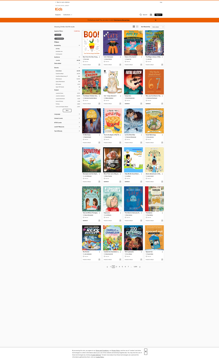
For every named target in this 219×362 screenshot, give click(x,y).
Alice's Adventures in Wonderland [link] (153, 174)
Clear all (77, 31)
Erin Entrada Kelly (130, 98)
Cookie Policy (100, 357)
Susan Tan (128, 59)
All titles (58, 48)
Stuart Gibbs (150, 254)
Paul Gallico (150, 215)
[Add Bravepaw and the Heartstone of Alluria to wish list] (99, 182)
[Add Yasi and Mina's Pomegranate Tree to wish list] (99, 221)
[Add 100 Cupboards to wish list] (141, 260)
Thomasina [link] (149, 213)
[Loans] (151, 15)
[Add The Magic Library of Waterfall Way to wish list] (162, 65)
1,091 (135, 267)
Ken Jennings (150, 137)
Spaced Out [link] (149, 252)
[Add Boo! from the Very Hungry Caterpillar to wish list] (99, 65)
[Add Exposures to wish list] (120, 221)
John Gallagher (88, 254)
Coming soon (59, 54)
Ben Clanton (129, 215)
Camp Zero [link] (128, 96)
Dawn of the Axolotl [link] (130, 57)
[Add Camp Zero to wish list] (141, 104)
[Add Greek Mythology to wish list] (162, 143)
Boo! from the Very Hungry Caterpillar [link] (91, 57)
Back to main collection (63, 2)
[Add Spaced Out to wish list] (162, 260)
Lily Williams (108, 215)
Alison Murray (108, 59)
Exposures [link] (107, 213)
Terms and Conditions (102, 350)
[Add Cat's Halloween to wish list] (120, 65)
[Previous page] (107, 267)
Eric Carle (86, 59)
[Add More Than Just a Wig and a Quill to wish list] (120, 182)
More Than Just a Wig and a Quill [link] (112, 174)
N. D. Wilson (129, 254)
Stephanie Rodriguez (152, 98)
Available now (59, 51)
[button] (143, 15)
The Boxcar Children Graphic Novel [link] (91, 96)
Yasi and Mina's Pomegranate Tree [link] (91, 213)
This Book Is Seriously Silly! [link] (132, 213)
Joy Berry (128, 176)
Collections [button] (67, 15)
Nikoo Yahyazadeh (88, 215)
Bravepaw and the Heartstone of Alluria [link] (91, 174)
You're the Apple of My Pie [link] (111, 135)
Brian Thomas (108, 176)
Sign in (158, 15)
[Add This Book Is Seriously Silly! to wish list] (141, 221)
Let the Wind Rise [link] (130, 135)
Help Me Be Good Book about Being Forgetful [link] (132, 174)
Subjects (58, 15)
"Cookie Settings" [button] (96, 355)
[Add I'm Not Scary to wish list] (99, 143)
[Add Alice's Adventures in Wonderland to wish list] (162, 182)
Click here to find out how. (122, 20)
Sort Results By (145, 27)
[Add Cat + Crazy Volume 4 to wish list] (120, 104)
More (67, 110)
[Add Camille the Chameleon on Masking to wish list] (120, 260)
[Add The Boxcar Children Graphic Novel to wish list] (99, 104)
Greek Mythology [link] (151, 135)
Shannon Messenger (131, 137)
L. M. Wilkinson (88, 176)
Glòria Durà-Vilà (109, 254)
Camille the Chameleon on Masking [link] (112, 252)
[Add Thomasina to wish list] (162, 221)
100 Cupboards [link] (129, 252)
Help (161, 2)
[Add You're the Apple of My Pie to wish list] (120, 143)
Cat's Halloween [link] (108, 57)
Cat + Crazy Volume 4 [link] (110, 96)
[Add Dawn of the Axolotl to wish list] (141, 65)
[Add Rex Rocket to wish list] (99, 260)
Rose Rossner (108, 137)
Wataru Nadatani (109, 98)
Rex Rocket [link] (86, 252)
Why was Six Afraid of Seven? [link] (153, 96)
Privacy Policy (116, 350)
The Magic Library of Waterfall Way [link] (153, 57)
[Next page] (140, 267)
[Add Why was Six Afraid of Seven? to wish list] (162, 104)
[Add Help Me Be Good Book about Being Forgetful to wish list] (141, 182)
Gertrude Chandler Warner (90, 98)
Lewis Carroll (150, 176)
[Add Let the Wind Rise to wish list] (141, 143)
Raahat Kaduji (87, 137)
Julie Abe (149, 59)
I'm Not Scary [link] (87, 135)
